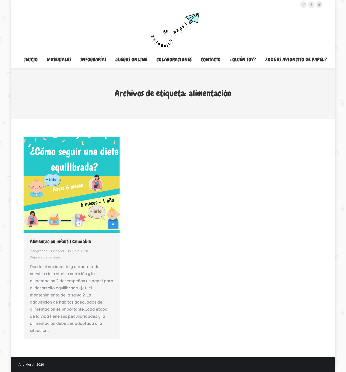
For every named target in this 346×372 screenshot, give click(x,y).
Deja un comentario (45, 257)
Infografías (38, 251)
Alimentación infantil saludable (60, 241)
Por (57, 251)
